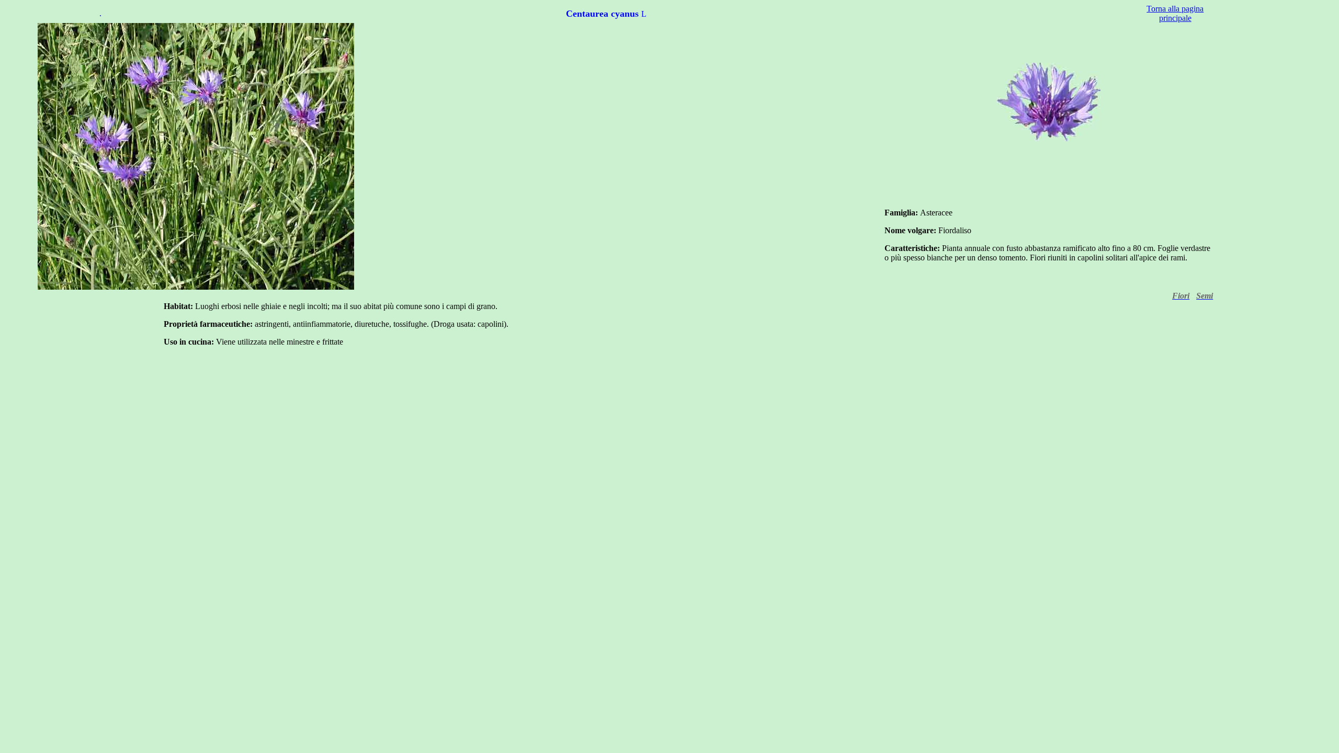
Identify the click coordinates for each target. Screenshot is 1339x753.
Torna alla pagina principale (1175, 13)
